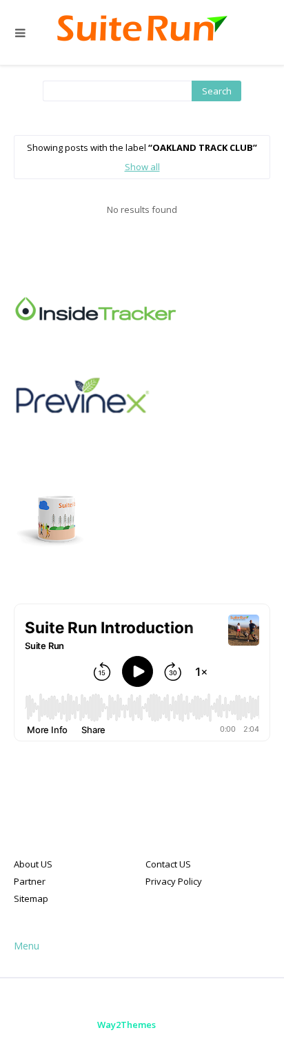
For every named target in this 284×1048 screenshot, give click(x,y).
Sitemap (31, 898)
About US (33, 864)
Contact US (168, 864)
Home (88, 999)
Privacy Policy (173, 881)
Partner (29, 881)
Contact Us (189, 999)
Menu (26, 945)
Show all (142, 167)
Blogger (247, 1024)
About (134, 999)
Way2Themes (126, 1024)
